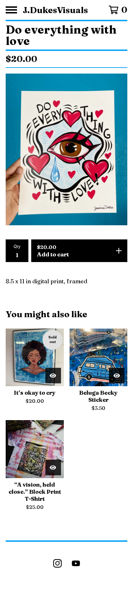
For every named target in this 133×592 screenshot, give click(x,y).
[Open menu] (11, 10)
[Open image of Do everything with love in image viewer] (66, 149)
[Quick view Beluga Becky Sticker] (116, 375)
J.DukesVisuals (55, 10)
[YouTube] (75, 563)
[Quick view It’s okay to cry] (53, 375)
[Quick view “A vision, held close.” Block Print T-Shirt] (53, 467)
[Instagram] (57, 563)
